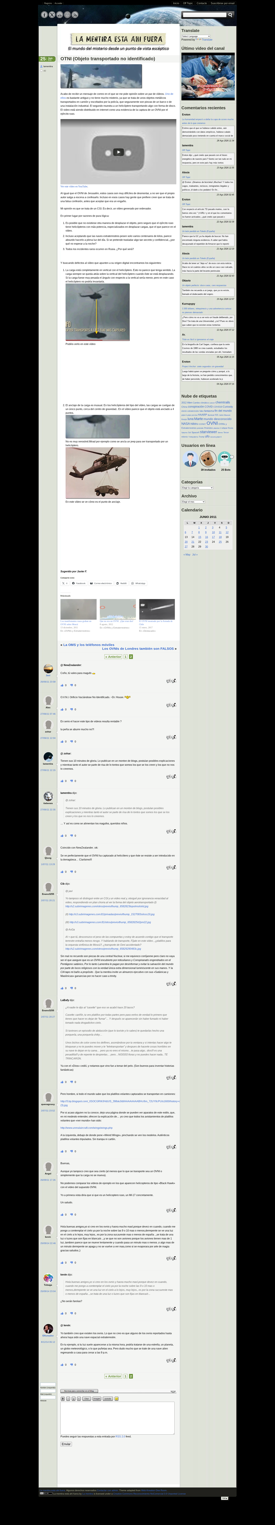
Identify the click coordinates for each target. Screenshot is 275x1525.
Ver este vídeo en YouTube (73, 186)
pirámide (200, 428)
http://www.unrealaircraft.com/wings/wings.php (86, 1127)
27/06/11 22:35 (48, 809)
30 (206, 546)
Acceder (58, 3)
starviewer (208, 432)
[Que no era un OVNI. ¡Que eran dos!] (118, 609)
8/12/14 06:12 (48, 1342)
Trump (201, 437)
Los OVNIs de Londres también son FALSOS (138, 648)
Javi (48, 675)
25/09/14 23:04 (48, 1291)
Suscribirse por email (223, 3)
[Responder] (168, 682)
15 (199, 537)
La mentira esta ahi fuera (52, 1490)
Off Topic (188, 3)
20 (186, 542)
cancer (212, 403)
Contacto (202, 3)
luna (191, 419)
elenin (184, 411)
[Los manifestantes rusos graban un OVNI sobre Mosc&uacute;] (78, 609)
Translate (207, 39)
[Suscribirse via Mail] (67, 17)
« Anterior (113, 657)
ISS (216, 415)
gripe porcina (192, 415)
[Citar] (173, 682)
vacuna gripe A (216, 437)
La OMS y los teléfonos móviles (88, 645)
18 (220, 537)
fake (202, 411)
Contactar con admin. (108, 1490)
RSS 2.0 (120, 1436)
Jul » (195, 554)
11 (220, 532)
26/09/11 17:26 (48, 1180)
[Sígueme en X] (52, 17)
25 (220, 542)
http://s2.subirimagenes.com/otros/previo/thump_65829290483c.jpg (103, 948)
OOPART (202, 424)
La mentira (87, 1494)
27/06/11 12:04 (48, 738)
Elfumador (48, 1335)
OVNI (212, 423)
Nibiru (194, 423)
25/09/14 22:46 (48, 1243)
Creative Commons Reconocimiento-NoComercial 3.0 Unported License (149, 1494)
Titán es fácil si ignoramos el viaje (198, 339)
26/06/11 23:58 (48, 682)
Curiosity (228, 406)
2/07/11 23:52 (48, 1110)
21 (192, 542)
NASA (185, 423)
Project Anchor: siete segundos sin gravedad (202, 366)
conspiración (196, 406)
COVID (209, 406)
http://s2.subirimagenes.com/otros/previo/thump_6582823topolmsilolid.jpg (106, 906)
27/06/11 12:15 (48, 770)
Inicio (176, 3)
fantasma (209, 411)
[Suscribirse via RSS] (74, 17)
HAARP (202, 414)
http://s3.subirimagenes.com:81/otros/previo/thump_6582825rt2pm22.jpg (110, 922)
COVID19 (217, 407)
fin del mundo (223, 410)
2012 (184, 402)
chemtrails (222, 402)
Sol (189, 432)
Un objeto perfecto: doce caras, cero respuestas (204, 285)
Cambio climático (201, 403)
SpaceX (195, 432)
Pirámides (208, 428)
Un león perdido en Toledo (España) (198, 231)
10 (213, 532)
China (184, 407)
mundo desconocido (218, 419)
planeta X (217, 428)
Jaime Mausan (224, 415)
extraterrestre (193, 411)
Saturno (184, 432)
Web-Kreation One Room (154, 1490)
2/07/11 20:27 (48, 1017)
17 (213, 537)
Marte (198, 419)
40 (44, 71)
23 (206, 542)
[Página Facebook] (44, 17)
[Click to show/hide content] (118, 1392)
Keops (184, 419)
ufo (207, 436)
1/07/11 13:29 (48, 864)
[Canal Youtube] (59, 17)
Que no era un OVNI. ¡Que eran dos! (116, 621)
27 (186, 546)
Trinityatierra (193, 437)
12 (227, 532)
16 (206, 537)
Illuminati (211, 415)
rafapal (224, 428)
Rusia (230, 428)
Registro (48, 3)
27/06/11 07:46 (48, 714)
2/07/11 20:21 (48, 900)
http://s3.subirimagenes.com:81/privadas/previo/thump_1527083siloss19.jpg (112, 914)
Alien (189, 402)
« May (186, 554)
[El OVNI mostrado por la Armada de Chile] (157, 609)
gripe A (184, 415)
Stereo (220, 432)
